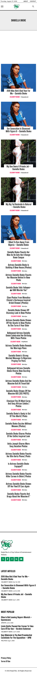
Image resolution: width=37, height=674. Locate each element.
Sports (3, 623)
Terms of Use (5, 661)
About (25, 1)
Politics (4, 640)
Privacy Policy (6, 658)
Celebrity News (15, 97)
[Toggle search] (33, 6)
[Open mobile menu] (2, 6)
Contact (33, 1)
